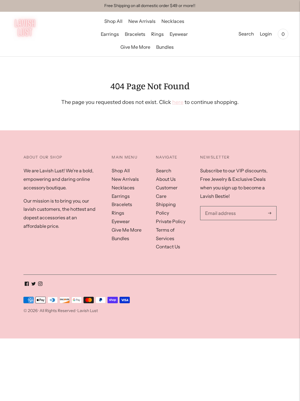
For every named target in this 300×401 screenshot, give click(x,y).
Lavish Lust (87, 310)
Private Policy (170, 221)
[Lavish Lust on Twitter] (33, 284)
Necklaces (172, 21)
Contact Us (168, 247)
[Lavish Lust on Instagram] (40, 284)
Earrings (110, 34)
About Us (166, 179)
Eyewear (179, 34)
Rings (157, 34)
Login (266, 34)
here (177, 102)
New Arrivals (142, 21)
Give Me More (135, 47)
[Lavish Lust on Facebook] (27, 284)
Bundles (165, 47)
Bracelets (135, 34)
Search (246, 34)
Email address (219, 206)
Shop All (113, 21)
